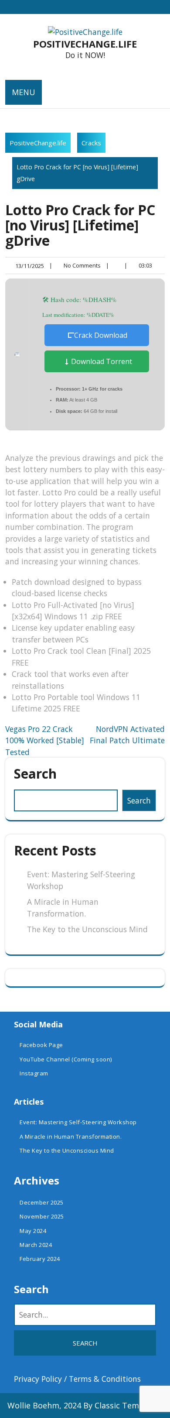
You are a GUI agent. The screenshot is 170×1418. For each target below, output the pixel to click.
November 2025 (42, 1216)
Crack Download (100, 335)
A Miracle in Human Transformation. (71, 1136)
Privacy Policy (38, 1378)
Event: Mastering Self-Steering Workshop (78, 1122)
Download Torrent (100, 361)
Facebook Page (41, 1045)
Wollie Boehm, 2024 (44, 1405)
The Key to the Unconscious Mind (87, 929)
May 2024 (33, 1231)
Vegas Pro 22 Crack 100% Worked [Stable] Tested (44, 740)
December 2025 (42, 1202)
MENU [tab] (23, 92)
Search (35, 773)
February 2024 (40, 1259)
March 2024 (36, 1245)
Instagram (34, 1073)
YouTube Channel (45, 1059)
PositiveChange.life (85, 43)
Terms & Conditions (105, 1378)
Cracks (91, 142)
